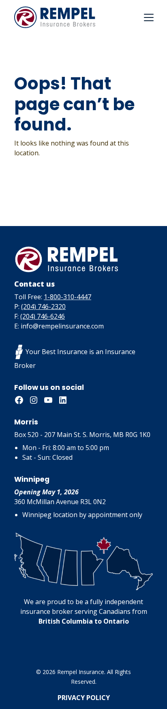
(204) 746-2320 (43, 306)
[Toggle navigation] (148, 17)
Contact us (34, 284)
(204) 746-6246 (42, 316)
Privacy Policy (84, 697)
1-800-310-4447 (67, 296)
